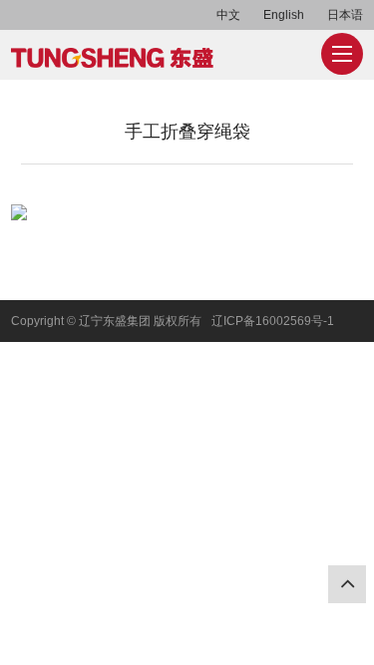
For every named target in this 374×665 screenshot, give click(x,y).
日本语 (345, 15)
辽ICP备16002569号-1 (272, 321)
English (283, 15)
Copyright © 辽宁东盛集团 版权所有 (106, 321)
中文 (228, 15)
